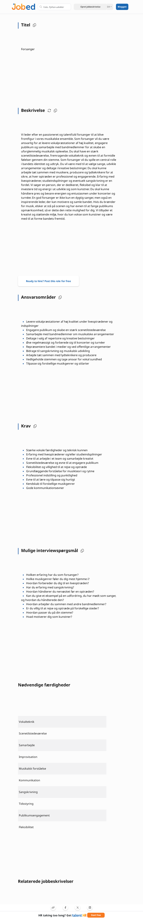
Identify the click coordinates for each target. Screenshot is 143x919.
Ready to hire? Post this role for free (48, 281)
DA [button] (108, 6)
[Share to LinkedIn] (89, 907)
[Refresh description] (48, 110)
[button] (90, 7)
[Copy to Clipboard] (53, 907)
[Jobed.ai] (23, 6)
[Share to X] (77, 907)
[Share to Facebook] (65, 907)
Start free (96, 915)
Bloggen (122, 6)
